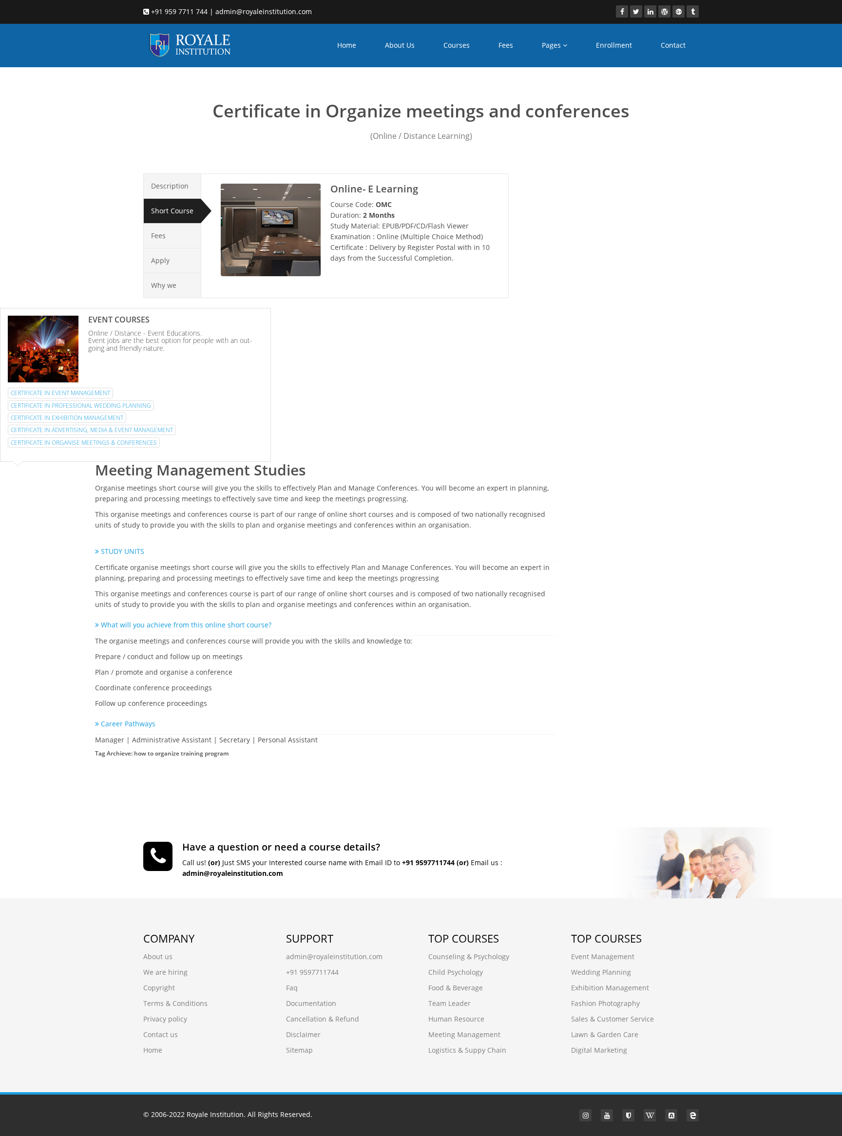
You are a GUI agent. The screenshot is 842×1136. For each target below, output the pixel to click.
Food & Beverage (455, 987)
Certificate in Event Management (60, 393)
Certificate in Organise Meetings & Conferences (84, 442)
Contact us (160, 1034)
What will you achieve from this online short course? (185, 624)
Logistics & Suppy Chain (467, 1050)
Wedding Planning (601, 972)
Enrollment (614, 45)
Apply (160, 260)
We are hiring (165, 972)
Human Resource (456, 1018)
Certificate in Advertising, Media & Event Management (92, 430)
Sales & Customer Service (612, 1018)
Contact (673, 45)
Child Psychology (455, 972)
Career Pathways (127, 723)
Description (170, 185)
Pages (552, 45)
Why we (163, 285)
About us (157, 956)
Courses (456, 45)
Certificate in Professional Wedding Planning (81, 405)
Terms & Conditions (175, 1003)
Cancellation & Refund (322, 1018)
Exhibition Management (610, 987)
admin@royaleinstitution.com (334, 956)
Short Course (172, 210)
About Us (400, 45)
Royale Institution (215, 1114)
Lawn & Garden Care (604, 1034)
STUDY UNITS (121, 551)
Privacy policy (165, 1018)
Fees (505, 45)
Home (346, 45)
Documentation (311, 1003)
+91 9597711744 (312, 972)
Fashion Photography (605, 1003)
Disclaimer (303, 1034)
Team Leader (449, 1003)
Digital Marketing (599, 1050)
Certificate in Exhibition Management (67, 418)
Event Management (602, 956)
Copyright (159, 987)
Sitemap (299, 1050)
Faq (292, 987)
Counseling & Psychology (468, 956)
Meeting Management (464, 1034)
